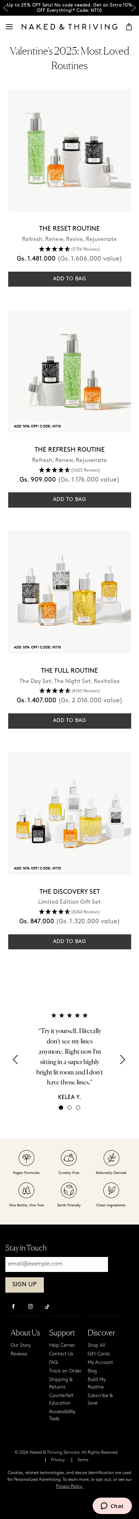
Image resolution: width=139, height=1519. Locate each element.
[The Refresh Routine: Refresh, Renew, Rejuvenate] (69, 371)
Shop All (96, 1345)
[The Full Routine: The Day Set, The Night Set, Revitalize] (69, 592)
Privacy (58, 1460)
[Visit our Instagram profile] (30, 1307)
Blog (92, 1371)
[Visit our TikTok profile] (47, 1306)
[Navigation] (9, 26)
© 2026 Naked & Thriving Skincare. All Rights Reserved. (67, 1453)
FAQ (53, 1362)
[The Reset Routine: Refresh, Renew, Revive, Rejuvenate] (69, 150)
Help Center (62, 1345)
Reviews (19, 1354)
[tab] (61, 1107)
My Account (100, 1362)
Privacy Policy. (69, 1486)
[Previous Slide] (5, 8)
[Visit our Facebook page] (13, 1307)
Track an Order (65, 1371)
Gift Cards (99, 1354)
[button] (69, 249)
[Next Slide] (133, 8)
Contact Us (61, 1354)
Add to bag (69, 279)
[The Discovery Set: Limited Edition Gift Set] (69, 813)
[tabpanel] (69, 1056)
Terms (82, 1460)
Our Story (21, 1345)
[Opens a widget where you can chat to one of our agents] (112, 1506)
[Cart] (129, 27)
